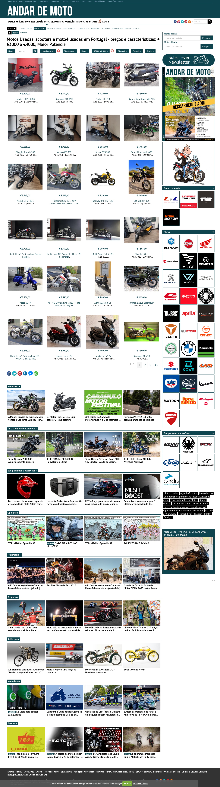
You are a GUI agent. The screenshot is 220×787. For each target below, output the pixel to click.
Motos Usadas (171, 493)
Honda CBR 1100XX (25, 99)
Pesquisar (206, 38)
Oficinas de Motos (182, 503)
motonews (95, 28)
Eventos (11, 21)
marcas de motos (54, 28)
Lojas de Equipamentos (176, 506)
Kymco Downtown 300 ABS (142, 99)
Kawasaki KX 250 (141, 356)
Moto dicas (13, 681)
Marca (83, 51)
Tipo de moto (69, 51)
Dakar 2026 (30, 21)
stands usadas (83, 28)
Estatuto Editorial (144, 771)
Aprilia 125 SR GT (102, 302)
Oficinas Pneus (200, 503)
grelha (15, 32)
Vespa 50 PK (25, 302)
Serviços (168, 517)
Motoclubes (91, 21)
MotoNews (13, 386)
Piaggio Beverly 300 (25, 152)
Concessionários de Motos (184, 500)
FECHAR (127, 783)
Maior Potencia (47, 51)
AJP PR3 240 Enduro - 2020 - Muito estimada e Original (64, 304)
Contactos (117, 771)
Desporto (12, 596)
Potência (136, 51)
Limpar (11, 51)
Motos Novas (206, 493)
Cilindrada (122, 51)
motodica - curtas (132, 28)
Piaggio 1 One (141, 254)
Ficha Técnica (128, 771)
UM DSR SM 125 (141, 200)
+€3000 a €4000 (100, 51)
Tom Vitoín (48, 771)
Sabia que (12, 639)
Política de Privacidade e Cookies (166, 771)
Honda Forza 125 (64, 356)
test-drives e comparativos (112, 28)
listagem (23, 32)
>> (156, 365)
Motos (56, 771)
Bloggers (197, 513)
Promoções (70, 21)
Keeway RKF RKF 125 (102, 200)
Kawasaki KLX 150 (64, 99)
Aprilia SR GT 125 (25, 200)
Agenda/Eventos (188, 493)
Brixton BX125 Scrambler (141, 302)
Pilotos (207, 513)
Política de (140, 783)
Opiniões (12, 512)
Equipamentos (66, 771)
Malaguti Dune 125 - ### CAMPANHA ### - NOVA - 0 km (64, 202)
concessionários (69, 28)
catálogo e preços (25, 28)
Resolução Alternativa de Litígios (21, 774)
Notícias (19, 771)
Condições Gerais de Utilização (194, 771)
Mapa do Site (41, 774)
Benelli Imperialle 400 (141, 152)
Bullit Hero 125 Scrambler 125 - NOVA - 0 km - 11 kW (25, 357)
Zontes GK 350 (103, 99)
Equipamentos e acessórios (21, 470)
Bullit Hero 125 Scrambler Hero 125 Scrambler (64, 255)
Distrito (150, 51)
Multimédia (13, 554)
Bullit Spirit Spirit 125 (102, 254)
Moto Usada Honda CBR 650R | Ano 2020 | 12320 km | (186, 533)
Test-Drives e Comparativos (21, 428)
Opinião (39, 21)
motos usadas (39, 28)
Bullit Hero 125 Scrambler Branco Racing (25, 255)
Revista (105, 21)
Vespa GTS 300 (64, 152)
